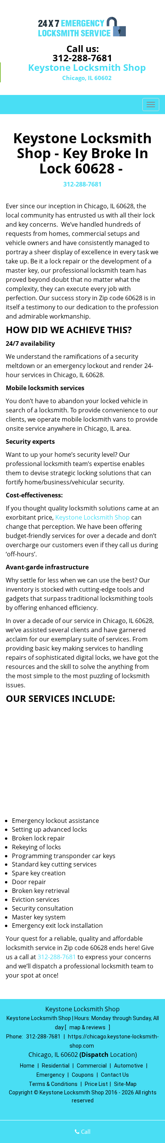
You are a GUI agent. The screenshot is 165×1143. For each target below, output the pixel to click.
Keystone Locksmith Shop (92, 517)
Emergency (50, 1075)
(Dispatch (94, 1054)
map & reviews (88, 1027)
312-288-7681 (82, 57)
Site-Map (125, 1084)
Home (27, 1066)
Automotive (128, 1066)
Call (85, 1131)
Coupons (83, 1075)
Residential (55, 1066)
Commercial (92, 1066)
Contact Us (115, 1075)
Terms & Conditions (53, 1084)
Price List (96, 1084)
